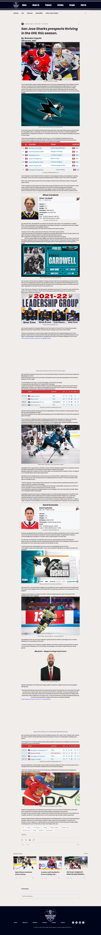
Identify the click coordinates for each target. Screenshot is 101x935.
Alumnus (30, 13)
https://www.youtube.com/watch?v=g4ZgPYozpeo (36, 338)
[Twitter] (76, 922)
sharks (34, 830)
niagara (29, 827)
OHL (23, 13)
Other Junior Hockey (52, 13)
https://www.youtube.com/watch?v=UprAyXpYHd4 (36, 699)
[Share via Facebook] (22, 840)
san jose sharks (26, 830)
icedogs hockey (65, 827)
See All (86, 853)
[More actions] (79, 24)
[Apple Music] (83, 922)
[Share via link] (33, 840)
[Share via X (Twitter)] (26, 840)
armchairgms (36, 827)
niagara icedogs (54, 827)
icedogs (45, 827)
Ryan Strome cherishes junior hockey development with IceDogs (23, 873)
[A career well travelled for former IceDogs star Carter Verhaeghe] (50, 862)
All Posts (15, 13)
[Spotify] (80, 922)
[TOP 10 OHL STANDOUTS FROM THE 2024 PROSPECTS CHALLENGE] (76, 862)
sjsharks (41, 830)
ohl (23, 827)
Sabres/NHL (39, 13)
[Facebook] (73, 922)
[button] (85, 13)
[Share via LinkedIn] (30, 840)
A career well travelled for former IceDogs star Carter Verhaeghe (50, 873)
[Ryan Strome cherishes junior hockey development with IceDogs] (24, 862)
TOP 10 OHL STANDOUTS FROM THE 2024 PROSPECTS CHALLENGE (76, 873)
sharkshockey (49, 830)
